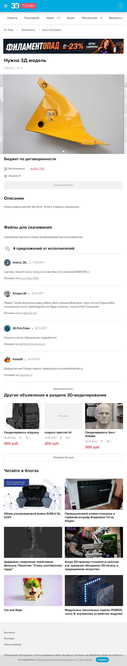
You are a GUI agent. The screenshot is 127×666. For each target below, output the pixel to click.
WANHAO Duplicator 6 (32, 344)
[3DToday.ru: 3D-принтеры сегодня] (23, 7)
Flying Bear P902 (29, 278)
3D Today (9, 29)
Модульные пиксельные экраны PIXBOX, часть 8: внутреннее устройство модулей (94, 612)
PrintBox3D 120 (28, 313)
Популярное (31, 18)
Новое (53, 18)
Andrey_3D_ (37, 168)
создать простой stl (58, 432)
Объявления (92, 18)
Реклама (10, 49)
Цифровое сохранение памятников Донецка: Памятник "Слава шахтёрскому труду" (33, 565)
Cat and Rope (13, 610)
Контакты (9, 632)
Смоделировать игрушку (21, 432)
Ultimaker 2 (25, 375)
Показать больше (63, 457)
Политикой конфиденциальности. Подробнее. (65, 659)
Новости (12, 18)
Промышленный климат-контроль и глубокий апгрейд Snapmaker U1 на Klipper (90, 517)
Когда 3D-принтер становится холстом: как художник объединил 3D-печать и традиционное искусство (92, 565)
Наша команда (12, 644)
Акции (71, 18)
